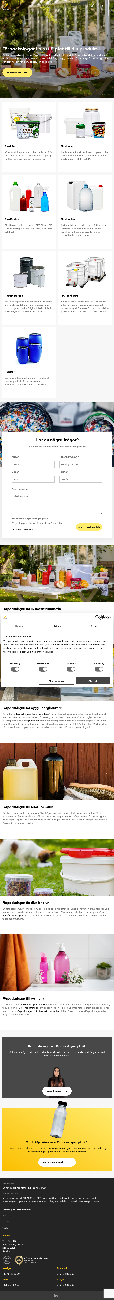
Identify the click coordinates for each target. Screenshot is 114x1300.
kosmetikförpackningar (33, 1004)
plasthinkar (34, 720)
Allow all (92, 681)
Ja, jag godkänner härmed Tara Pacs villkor (39, 523)
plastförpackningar (12, 915)
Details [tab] (57, 626)
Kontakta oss (54, 1091)
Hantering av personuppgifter (30, 518)
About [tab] (94, 626)
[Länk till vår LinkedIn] (57, 1295)
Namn (15, 456)
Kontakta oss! (14, 72)
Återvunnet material (54, 1162)
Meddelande (20, 489)
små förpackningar (27, 1007)
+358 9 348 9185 (10, 1284)
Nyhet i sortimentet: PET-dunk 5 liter (24, 1188)
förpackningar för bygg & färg (32, 713)
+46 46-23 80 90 (11, 1273)
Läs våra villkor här (22, 529)
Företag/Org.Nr (69, 456)
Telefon (63, 471)
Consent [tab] (19, 626)
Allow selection (56, 681)
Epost (15, 471)
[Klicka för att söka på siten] (101, 7)
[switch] (43, 669)
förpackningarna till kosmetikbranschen (38, 1011)
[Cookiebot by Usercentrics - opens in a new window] (98, 617)
